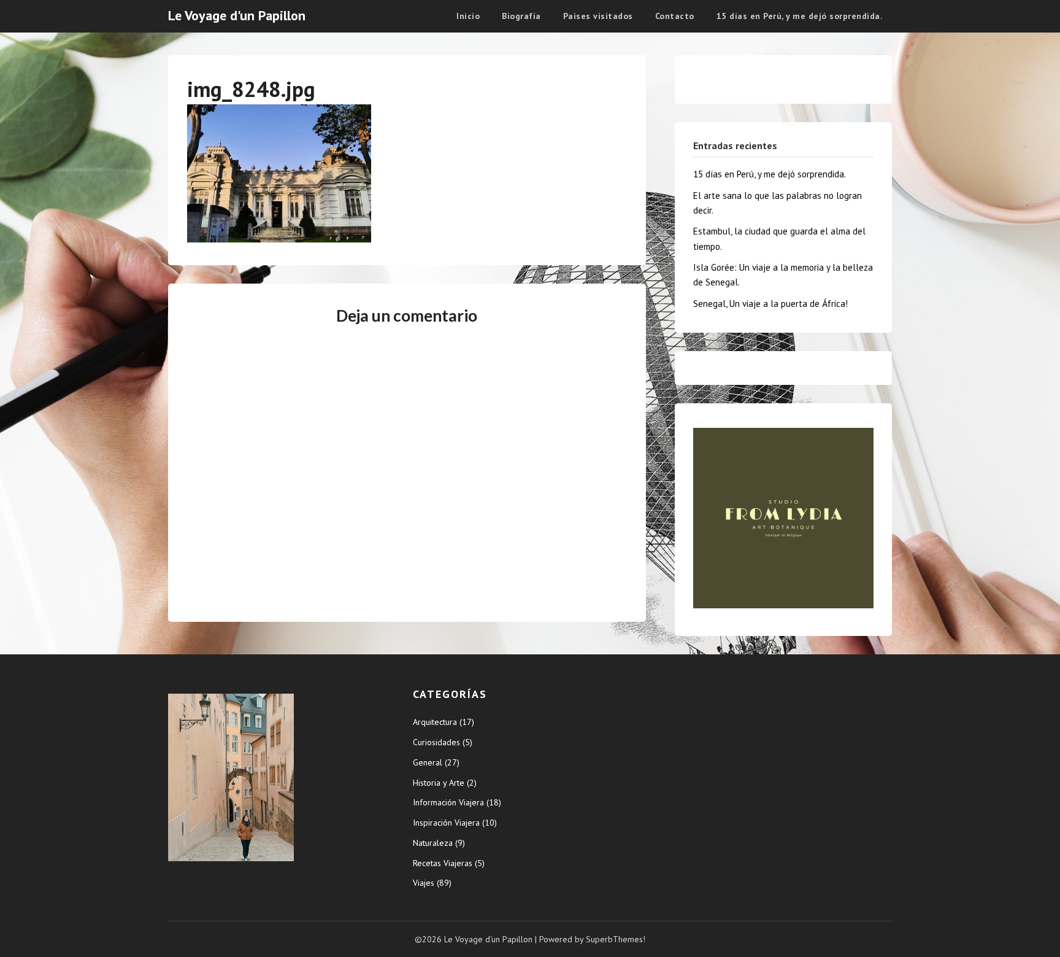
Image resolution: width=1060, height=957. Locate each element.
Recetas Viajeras (442, 863)
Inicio (468, 15)
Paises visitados (598, 15)
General (427, 762)
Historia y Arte (438, 782)
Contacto (674, 15)
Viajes (423, 882)
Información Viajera (448, 802)
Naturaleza (433, 842)
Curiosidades (436, 742)
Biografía (521, 15)
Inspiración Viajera (446, 822)
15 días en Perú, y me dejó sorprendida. (799, 15)
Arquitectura (435, 721)
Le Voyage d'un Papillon (236, 15)
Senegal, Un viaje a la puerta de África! (770, 303)
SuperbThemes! (615, 939)
